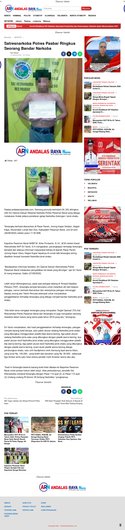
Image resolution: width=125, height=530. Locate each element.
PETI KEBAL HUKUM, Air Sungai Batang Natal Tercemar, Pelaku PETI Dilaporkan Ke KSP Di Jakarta (43, 437)
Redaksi (7, 506)
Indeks (7, 503)
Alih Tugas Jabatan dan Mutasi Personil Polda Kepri (22, 401)
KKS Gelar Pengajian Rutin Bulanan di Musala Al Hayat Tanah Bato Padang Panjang (63, 401)
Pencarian (86, 8)
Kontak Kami (28, 510)
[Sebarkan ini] (63, 53)
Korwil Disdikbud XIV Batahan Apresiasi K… (105, 111)
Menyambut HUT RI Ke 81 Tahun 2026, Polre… (106, 121)
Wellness (92, 200)
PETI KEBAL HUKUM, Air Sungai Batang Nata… (104, 130)
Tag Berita (92, 183)
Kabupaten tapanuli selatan (103, 82)
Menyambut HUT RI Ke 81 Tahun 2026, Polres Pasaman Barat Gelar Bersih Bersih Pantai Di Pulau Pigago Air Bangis (16, 439)
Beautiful (92, 188)
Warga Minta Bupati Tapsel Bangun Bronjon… (104, 98)
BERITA (95, 127)
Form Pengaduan (48, 510)
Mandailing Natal (106, 105)
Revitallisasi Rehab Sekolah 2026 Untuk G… (107, 87)
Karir (43, 503)
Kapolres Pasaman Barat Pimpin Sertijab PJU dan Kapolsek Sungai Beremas (15, 467)
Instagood (92, 192)
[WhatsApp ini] (80, 53)
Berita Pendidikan (99, 103)
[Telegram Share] (74, 53)
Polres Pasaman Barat (101, 116)
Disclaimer (46, 506)
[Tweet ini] (69, 53)
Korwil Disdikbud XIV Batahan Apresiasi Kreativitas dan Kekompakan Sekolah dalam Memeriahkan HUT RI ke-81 (52, 26)
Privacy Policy (29, 506)
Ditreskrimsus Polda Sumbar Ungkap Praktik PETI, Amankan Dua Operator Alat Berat (70, 437)
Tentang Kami (10, 510)
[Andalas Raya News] (23, 8)
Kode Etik (27, 503)
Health (91, 196)
